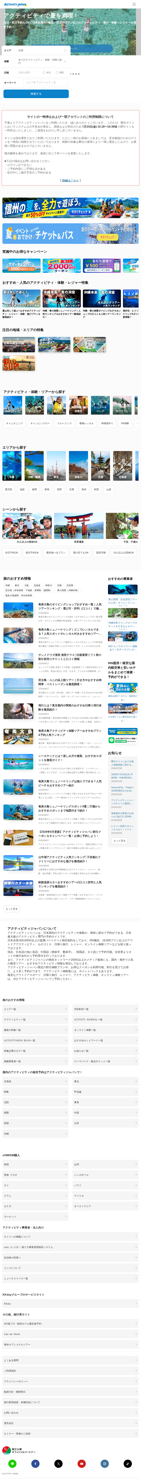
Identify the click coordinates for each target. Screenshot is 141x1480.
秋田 (96, 489)
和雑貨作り (107, 423)
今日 (48, 72)
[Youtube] (82, 1464)
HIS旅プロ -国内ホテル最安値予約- (23, 1323)
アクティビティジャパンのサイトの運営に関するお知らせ (122, 803)
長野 (59, 489)
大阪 (26, 585)
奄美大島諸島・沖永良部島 (18, 595)
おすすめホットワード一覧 (88, 1040)
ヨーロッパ (10, 1216)
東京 (17, 585)
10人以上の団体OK (123, 552)
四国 (6, 1123)
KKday (7, 1303)
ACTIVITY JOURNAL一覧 (88, 1019)
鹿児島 (8, 489)
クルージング (64, 423)
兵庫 (71, 489)
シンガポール (81, 1174)
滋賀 (22, 489)
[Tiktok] (128, 1464)
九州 (76, 1123)
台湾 (76, 1164)
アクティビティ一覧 (15, 1019)
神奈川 (48, 585)
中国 (76, 1112)
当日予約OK (11, 552)
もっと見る (12, 909)
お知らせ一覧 (81, 1051)
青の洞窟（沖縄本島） (68, 590)
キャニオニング (14, 423)
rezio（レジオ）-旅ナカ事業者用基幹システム (28, 1247)
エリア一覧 (10, 1009)
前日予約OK (32, 552)
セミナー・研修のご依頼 (17, 1433)
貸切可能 (101, 552)
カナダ (7, 1206)
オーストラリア (82, 1206)
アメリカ (79, 1195)
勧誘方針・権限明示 (15, 1391)
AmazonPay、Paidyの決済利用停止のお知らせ (122, 790)
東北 (76, 1081)
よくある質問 (11, 1360)
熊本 (84, 489)
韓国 (6, 1164)
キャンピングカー (40, 423)
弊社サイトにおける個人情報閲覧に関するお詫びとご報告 (122, 764)
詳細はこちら (70, 180)
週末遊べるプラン (56, 552)
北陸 (6, 1102)
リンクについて (12, 1268)
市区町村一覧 (81, 1009)
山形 (108, 489)
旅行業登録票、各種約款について (22, 1402)
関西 (6, 1112)
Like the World (12, 1334)
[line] (12, 1464)
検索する (36, 93)
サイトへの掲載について (17, 1236)
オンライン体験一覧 (85, 1030)
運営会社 (9, 1423)
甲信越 (77, 1091)
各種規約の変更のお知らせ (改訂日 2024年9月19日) (122, 816)
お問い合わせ (11, 1412)
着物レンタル (86, 423)
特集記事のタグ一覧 (15, 1051)
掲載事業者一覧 (12, 1061)
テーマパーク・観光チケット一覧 (92, 1061)
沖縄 (7, 585)
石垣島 (70, 585)
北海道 (37, 585)
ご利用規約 (10, 1370)
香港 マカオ (10, 1174)
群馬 (47, 489)
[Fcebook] (35, 1464)
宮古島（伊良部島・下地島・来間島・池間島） (28, 590)
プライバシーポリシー (16, 1381)
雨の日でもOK (81, 552)
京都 (59, 585)
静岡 (34, 489)
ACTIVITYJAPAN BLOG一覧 (19, 1040)
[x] (58, 1464)
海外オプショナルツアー (17, 1344)
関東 (6, 1091)
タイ (6, 1185)
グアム (7, 1195)
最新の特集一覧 (12, 1030)
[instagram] (105, 1464)
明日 (61, 72)
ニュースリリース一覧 (16, 1278)
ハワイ (77, 1185)
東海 (76, 1102)
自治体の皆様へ (12, 1257)
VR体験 (125, 423)
